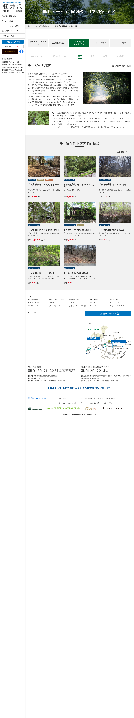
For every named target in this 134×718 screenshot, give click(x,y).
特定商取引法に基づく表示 (117, 306)
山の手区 (120, 56)
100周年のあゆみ (58, 43)
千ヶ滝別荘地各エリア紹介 (79, 43)
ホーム (30, 296)
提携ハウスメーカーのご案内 (77, 306)
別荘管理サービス (33, 306)
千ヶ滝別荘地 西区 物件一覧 (118, 66)
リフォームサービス (54, 306)
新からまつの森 (59, 56)
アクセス (7, 55)
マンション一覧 (114, 302)
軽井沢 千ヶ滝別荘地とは (38, 43)
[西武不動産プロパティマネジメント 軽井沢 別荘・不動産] (13, 7)
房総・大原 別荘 (108, 403)
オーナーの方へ (32, 312)
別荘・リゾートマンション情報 (68, 403)
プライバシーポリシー (74, 398)
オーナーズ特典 (120, 43)
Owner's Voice (94, 306)
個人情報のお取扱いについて (93, 398)
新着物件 (51, 302)
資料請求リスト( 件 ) (12, 47)
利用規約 (61, 398)
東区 (105, 56)
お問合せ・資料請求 (13, 42)
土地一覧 (92, 302)
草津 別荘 (83, 403)
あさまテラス (36, 56)
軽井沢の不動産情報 (10, 16)
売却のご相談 (7, 21)
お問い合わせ (109, 398)
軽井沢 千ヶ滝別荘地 (10, 26)
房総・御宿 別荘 (94, 403)
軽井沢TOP (31, 26)
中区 (92, 56)
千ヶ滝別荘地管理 (99, 43)
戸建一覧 (71, 302)
